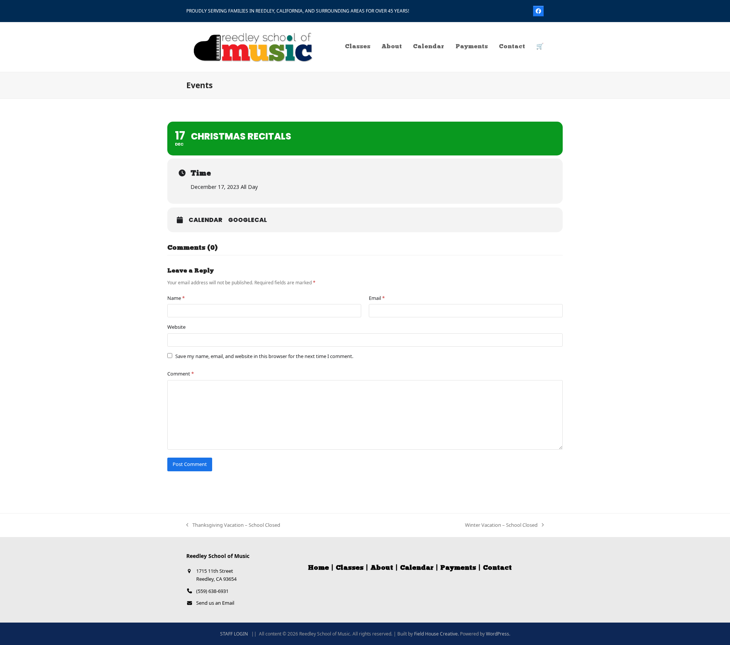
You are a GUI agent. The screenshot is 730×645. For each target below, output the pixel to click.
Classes (349, 568)
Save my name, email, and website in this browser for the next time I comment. (264, 356)
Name (176, 298)
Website (176, 326)
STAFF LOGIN (234, 634)
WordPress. (498, 634)
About (381, 568)
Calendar (205, 220)
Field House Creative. (436, 634)
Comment (180, 373)
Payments (458, 568)
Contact (497, 568)
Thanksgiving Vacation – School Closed (233, 525)
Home (318, 568)
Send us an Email (215, 602)
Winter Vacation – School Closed (501, 525)
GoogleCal (247, 220)
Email (377, 298)
